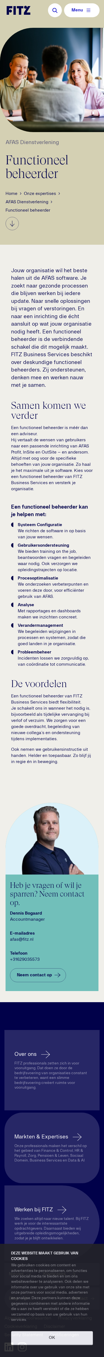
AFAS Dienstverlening (27, 202)
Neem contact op (34, 975)
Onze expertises (40, 194)
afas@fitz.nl (22, 939)
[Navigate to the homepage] (19, 10)
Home (11, 194)
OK (52, 1338)
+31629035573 (25, 959)
